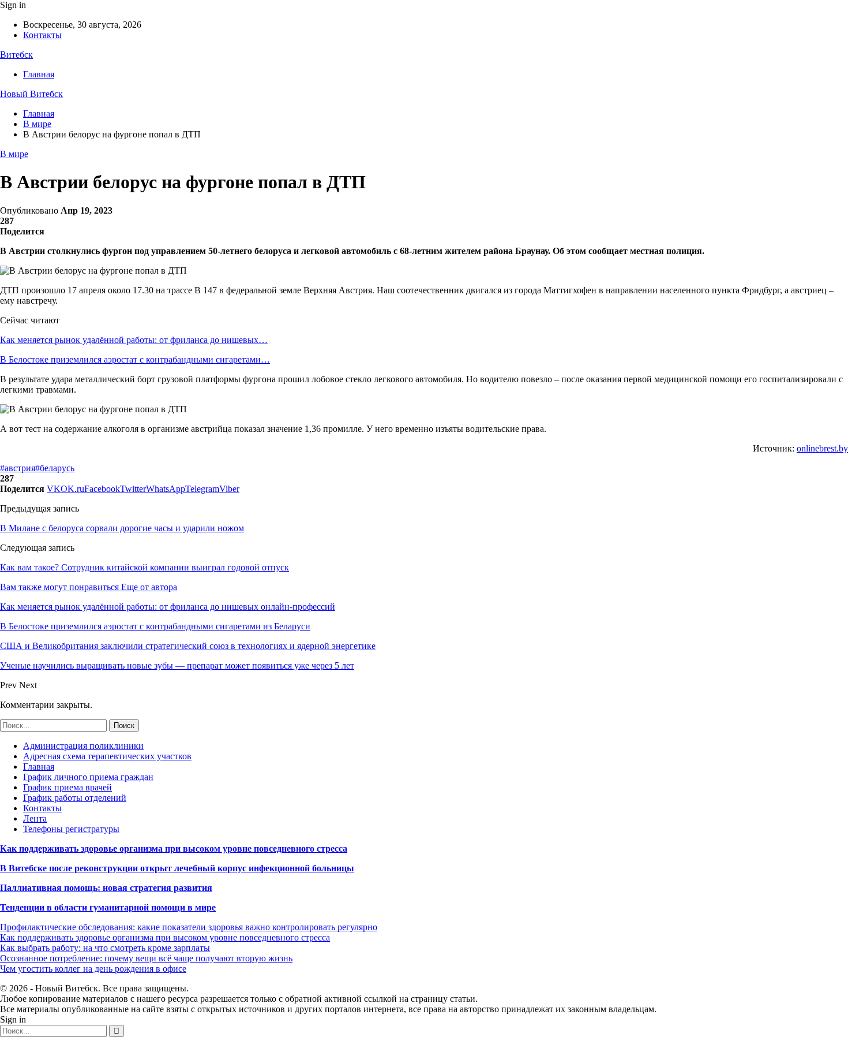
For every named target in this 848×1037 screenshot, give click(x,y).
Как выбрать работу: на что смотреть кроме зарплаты (105, 948)
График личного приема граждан (88, 777)
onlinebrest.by (822, 448)
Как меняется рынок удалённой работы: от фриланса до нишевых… (134, 340)
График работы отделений (74, 798)
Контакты (42, 35)
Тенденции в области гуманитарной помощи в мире (108, 907)
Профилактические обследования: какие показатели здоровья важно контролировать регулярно (188, 927)
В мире (14, 154)
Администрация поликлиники (83, 746)
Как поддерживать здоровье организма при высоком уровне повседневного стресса (173, 848)
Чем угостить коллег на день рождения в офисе (93, 968)
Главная (38, 74)
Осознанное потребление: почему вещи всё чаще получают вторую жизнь (146, 958)
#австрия (17, 468)
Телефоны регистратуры (71, 829)
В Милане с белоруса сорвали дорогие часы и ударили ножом (122, 528)
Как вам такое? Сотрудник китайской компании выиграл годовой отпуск (144, 567)
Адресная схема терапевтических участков (107, 756)
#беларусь (54, 468)
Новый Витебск (31, 94)
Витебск (16, 54)
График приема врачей (67, 787)
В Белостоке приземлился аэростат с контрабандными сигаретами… (135, 359)
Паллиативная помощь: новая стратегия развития (106, 888)
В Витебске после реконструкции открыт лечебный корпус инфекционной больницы (177, 868)
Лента (35, 818)
